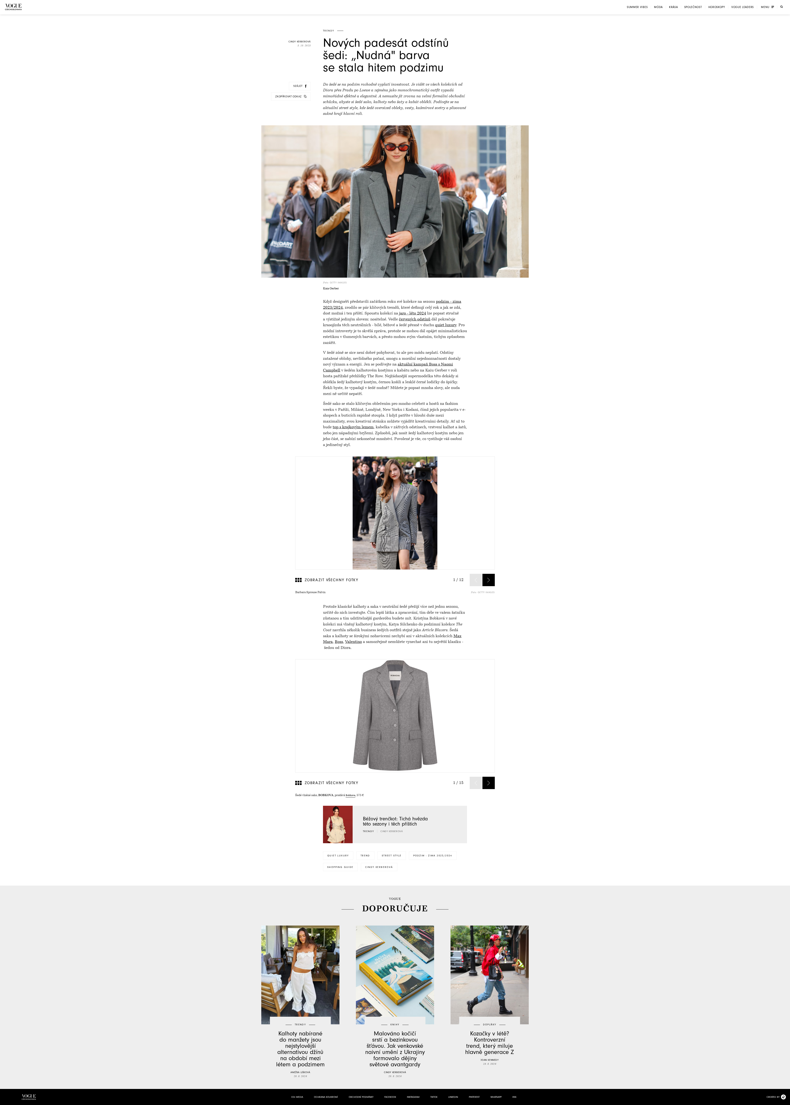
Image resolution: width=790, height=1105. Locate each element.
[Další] (488, 580)
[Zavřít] (785, 1100)
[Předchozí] (476, 580)
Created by (773, 1097)
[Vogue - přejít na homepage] (13, 6)
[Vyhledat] (781, 7)
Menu (765, 7)
